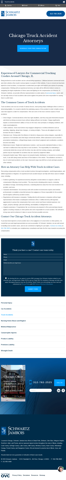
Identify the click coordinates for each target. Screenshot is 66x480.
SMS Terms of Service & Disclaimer (43, 284)
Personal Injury (6, 303)
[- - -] (2, 2)
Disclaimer (26, 475)
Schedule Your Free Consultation (33, 48)
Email (26, 5)
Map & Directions (14, 390)
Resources (34, 475)
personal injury (51, 93)
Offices (42, 5)
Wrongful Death (7, 351)
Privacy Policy (26, 284)
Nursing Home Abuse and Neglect (13, 321)
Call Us (9, 5)
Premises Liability (7, 345)
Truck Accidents (7, 315)
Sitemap (42, 475)
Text (58, 5)
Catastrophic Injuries (9, 333)
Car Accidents (6, 309)
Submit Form (33, 289)
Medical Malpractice (8, 327)
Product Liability (7, 339)
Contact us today (56, 225)
